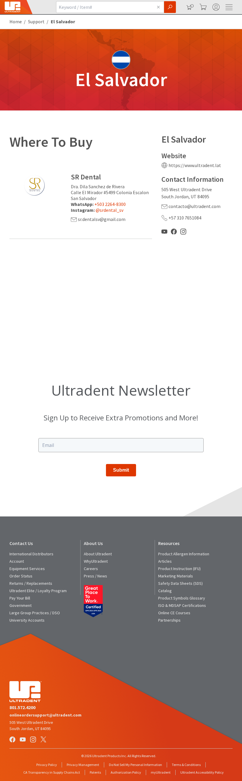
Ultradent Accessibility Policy (202, 772)
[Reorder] (189, 7)
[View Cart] (202, 7)
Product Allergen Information (183, 554)
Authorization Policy (126, 772)
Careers (91, 568)
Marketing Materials (175, 576)
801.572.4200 (22, 707)
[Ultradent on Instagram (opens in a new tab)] (33, 740)
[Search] (170, 7)
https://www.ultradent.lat (195, 165)
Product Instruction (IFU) (179, 568)
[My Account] (215, 7)
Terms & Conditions (186, 764)
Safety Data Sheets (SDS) (180, 583)
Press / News (95, 576)
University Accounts (27, 620)
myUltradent (161, 772)
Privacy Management (83, 764)
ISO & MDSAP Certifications (182, 605)
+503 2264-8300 (110, 204)
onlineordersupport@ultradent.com (45, 715)
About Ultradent (98, 554)
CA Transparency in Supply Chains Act (51, 772)
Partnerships (169, 620)
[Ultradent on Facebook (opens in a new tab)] (13, 740)
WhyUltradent (96, 561)
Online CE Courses (174, 612)
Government (20, 605)
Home (15, 21)
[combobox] (104, 7)
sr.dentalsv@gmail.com (101, 219)
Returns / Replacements (30, 583)
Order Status (20, 576)
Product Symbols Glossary (181, 598)
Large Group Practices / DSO (34, 612)
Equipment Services (27, 568)
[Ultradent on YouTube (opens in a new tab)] (23, 740)
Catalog (165, 590)
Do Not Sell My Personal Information (135, 764)
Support (36, 21)
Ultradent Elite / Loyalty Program (38, 590)
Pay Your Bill (19, 598)
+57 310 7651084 (185, 217)
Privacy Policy (46, 764)
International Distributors (31, 554)
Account (16, 561)
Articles (165, 561)
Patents (95, 772)
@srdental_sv (109, 210)
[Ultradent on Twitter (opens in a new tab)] (44, 740)
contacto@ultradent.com (194, 206)
